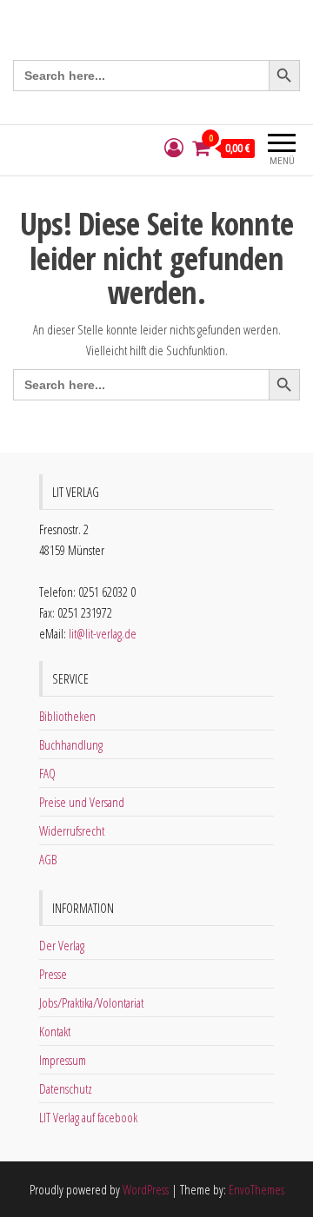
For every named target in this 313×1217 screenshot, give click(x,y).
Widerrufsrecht (71, 830)
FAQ (47, 773)
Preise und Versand (81, 801)
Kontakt (54, 1031)
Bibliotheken (67, 715)
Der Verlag (61, 945)
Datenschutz (65, 1088)
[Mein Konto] (173, 148)
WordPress (146, 1189)
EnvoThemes (256, 1189)
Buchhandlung (71, 744)
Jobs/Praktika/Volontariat (91, 1002)
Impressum (62, 1059)
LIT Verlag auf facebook (88, 1117)
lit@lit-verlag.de (103, 633)
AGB (48, 859)
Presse (53, 973)
